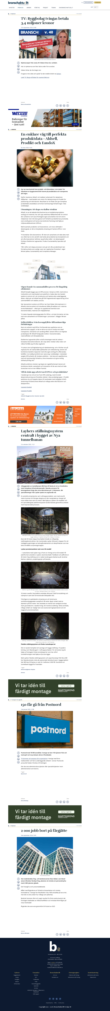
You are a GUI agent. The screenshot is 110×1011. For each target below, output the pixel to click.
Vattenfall (36, 986)
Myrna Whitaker (25, 933)
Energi (16, 977)
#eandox (37, 396)
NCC (36, 977)
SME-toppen (36, 994)
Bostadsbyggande (36, 983)
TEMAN (53, 7)
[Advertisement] (45, 90)
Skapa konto (93, 977)
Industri (17, 981)
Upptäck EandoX (26, 387)
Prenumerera (88, 2)
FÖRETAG (37, 7)
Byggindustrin (17, 975)
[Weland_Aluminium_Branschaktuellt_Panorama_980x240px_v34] (45, 118)
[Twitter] (60, 999)
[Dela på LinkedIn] (18, 69)
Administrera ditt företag (74, 977)
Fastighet (17, 979)
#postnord (24, 773)
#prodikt (42, 396)
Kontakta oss (55, 977)
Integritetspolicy (49, 1002)
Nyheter (13, 13)
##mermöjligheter (26, 669)
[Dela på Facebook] (18, 62)
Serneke (36, 988)
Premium (20, 7)
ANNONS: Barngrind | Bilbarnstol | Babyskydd (36, 991)
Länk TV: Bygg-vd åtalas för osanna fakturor (35, 77)
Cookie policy (61, 1002)
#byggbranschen (29, 396)
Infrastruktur (17, 983)
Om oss (55, 975)
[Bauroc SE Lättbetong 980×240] (45, 415)
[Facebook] (50, 999)
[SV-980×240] (45, 688)
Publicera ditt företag (74, 975)
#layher (33, 669)
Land (92, 7)
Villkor (55, 1002)
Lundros (53, 962)
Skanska (36, 975)
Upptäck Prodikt (26, 391)
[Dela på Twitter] (18, 66)
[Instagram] (53, 999)
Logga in (97, 2)
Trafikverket (36, 979)
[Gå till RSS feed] (18, 72)
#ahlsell (23, 396)
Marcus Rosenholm (26, 104)
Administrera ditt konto (93, 975)
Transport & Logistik (16, 699)
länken (59, 74)
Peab (36, 981)
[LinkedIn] (57, 999)
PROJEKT (45, 7)
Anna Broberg (24, 800)
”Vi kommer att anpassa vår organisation (34, 758)
